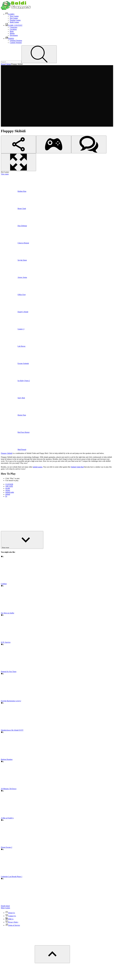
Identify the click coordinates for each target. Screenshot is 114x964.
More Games (5, 908)
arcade (7, 488)
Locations (13, 29)
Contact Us (12, 916)
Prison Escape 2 (6, 847)
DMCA (10, 919)
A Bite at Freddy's (7, 818)
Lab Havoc (21, 346)
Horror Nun (22, 415)
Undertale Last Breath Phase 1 (11, 876)
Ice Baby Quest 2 (24, 381)
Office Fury (22, 295)
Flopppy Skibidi (6, 453)
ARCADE (9, 486)
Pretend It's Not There (8, 672)
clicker (7, 490)
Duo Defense (22, 226)
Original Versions (16, 40)
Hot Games (14, 18)
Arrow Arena (22, 277)
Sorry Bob (21, 398)
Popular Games (15, 20)
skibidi (7, 494)
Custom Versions (16, 42)
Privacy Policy (13, 922)
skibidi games (37, 467)
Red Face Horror (24, 432)
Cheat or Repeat (23, 243)
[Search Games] (39, 54)
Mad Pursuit (22, 449)
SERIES (11, 38)
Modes (12, 33)
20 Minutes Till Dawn (8, 789)
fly (6, 496)
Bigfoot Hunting (6, 759)
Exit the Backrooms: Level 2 (11, 701)
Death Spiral (5, 906)
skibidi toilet (9, 492)
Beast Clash (22, 208)
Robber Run (22, 191)
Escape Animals (23, 363)
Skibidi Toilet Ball (77, 467)
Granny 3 (21, 329)
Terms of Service (14, 925)
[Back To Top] (52, 954)
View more (5, 174)
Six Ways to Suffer (7, 613)
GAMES (11, 14)
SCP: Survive (5, 642)
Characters (13, 27)
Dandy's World (23, 312)
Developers (14, 35)
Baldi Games (14, 22)
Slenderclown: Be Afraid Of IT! (12, 730)
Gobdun (4, 584)
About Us (11, 913)
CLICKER (9, 484)
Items (12, 31)
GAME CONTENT (15, 25)
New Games (14, 16)
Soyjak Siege (22, 260)
